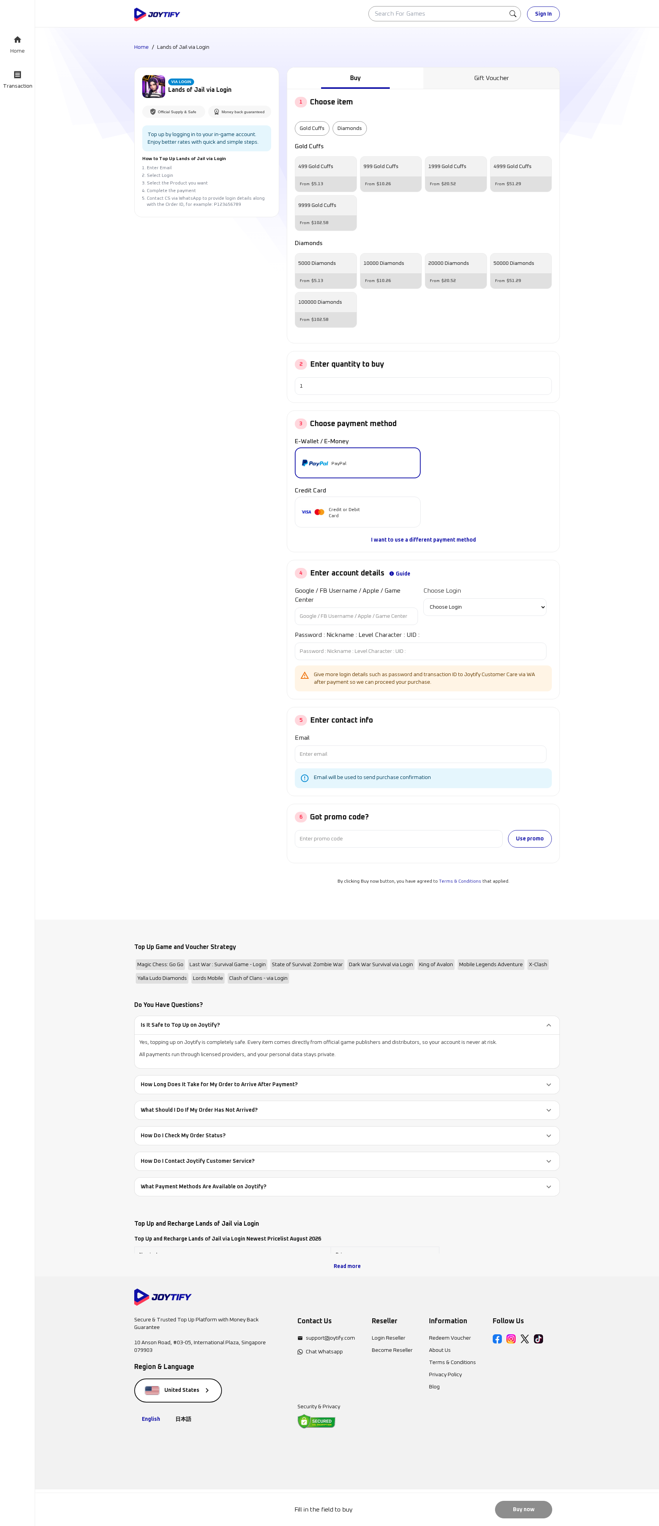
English (151, 1419)
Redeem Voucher (450, 1338)
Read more (347, 1266)
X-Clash (538, 964)
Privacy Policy (445, 1374)
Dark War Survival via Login (381, 964)
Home (141, 47)
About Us (440, 1350)
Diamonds (350, 128)
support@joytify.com (330, 1338)
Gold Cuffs (312, 128)
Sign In (543, 14)
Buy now (524, 1509)
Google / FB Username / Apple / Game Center (347, 595)
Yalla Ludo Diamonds (162, 978)
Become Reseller (392, 1350)
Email (302, 738)
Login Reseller (388, 1338)
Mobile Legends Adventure (491, 964)
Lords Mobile (208, 978)
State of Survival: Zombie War (307, 964)
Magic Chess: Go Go (160, 964)
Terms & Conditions (460, 881)
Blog (434, 1387)
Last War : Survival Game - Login (228, 964)
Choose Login (442, 591)
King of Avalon (436, 964)
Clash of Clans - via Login (258, 978)
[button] (347, 1025)
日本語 (183, 1419)
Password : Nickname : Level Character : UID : (357, 635)
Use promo (530, 839)
